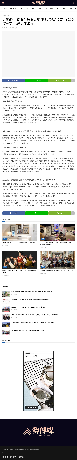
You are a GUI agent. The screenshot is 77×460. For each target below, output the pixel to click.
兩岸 (45, 8)
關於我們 (5, 457)
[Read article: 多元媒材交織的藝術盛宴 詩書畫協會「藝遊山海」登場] (57, 260)
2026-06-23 (43, 273)
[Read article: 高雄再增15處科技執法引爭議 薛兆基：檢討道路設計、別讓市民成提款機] (6, 324)
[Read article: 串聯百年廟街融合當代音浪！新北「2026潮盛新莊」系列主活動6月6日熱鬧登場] (6, 317)
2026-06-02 (15, 317)
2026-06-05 (15, 294)
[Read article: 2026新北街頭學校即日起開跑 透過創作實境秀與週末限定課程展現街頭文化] (57, 232)
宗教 (70, 8)
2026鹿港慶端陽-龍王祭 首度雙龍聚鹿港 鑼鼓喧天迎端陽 (27, 330)
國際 (51, 8)
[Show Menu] (3, 3)
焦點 (5, 8)
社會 (26, 8)
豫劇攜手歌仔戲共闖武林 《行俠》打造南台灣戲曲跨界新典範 (19, 272)
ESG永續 (13, 8)
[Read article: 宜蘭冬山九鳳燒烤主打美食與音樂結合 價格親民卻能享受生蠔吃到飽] (6, 293)
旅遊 (64, 8)
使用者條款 (21, 457)
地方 (33, 8)
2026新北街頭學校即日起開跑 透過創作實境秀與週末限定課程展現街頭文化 (57, 244)
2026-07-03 (6, 245)
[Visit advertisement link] (38, 381)
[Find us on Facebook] (2, 452)
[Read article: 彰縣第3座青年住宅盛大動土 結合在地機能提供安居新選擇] (6, 309)
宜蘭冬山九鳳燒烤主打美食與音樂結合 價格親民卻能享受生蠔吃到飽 (31, 292)
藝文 (7, 15)
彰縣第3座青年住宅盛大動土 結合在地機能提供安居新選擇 (28, 307)
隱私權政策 (13, 457)
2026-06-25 (6, 275)
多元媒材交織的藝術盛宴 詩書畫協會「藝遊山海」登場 (56, 271)
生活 (20, 8)
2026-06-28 (15, 302)
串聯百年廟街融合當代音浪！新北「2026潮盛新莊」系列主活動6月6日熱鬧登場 (34, 315)
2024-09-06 (6, 28)
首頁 (3, 15)
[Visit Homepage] (38, 3)
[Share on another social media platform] (73, 80)
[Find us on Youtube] (5, 452)
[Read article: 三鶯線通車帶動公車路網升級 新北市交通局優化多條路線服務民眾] (6, 301)
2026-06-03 (15, 325)
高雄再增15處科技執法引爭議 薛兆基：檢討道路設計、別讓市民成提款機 (32, 322)
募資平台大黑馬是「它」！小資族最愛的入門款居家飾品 (19, 243)
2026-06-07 (14, 333)
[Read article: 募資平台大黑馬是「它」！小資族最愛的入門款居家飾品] (19, 232)
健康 (58, 8)
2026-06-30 (43, 247)
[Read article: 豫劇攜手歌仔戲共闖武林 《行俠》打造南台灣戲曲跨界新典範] (19, 260)
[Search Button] (74, 3)
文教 (39, 8)
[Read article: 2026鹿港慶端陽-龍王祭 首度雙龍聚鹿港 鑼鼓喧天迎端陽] (6, 332)
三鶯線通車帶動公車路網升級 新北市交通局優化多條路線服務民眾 (30, 299)
